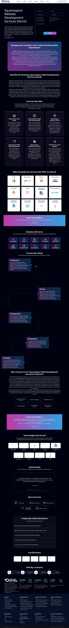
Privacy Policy (59, 627)
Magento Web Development (41, 601)
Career (35, 1)
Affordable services (48, 399)
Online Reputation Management (42, 620)
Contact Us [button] (34, 223)
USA (18, 572)
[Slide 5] (36, 489)
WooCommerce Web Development (58, 620)
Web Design (21, 503)
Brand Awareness (39, 618)
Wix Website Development (40, 604)
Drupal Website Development (41, 606)
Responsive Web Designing (10, 604)
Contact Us (63, 627)
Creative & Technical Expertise (21, 399)
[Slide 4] (34, 489)
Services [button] (19, 1)
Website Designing (8, 600)
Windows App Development (56, 604)
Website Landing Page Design (11, 606)
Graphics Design (8, 601)
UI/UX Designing (8, 608)
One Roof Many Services (34, 406)
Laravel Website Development (26, 608)
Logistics (22, 621)
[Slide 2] (30, 489)
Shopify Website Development (57, 616)
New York (43, 572)
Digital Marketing (50, 503)
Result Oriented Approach (47, 406)
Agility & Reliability (34, 399)
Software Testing (43, 508)
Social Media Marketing (40, 616)
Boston (57, 572)
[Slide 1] (28, 489)
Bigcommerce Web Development (57, 618)
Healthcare (22, 622)
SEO (5, 620)
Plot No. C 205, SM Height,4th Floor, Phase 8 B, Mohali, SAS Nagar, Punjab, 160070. (26, 586)
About (24, 1)
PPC (5, 618)
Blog (48, 1)
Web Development (35, 503)
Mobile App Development (28, 508)
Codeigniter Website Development (27, 604)
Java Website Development (25, 603)
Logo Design (7, 603)
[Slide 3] (32, 489)
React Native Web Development (26, 606)
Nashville (30, 572)
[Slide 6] (38, 489)
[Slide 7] (40, 489)
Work (30, 1)
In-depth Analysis (21, 406)
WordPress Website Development (42, 600)
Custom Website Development (26, 601)
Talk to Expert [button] (62, 1)
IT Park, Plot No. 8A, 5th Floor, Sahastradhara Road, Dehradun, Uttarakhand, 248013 (41, 586)
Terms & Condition (53, 627)
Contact (42, 1)
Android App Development (56, 601)
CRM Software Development (56, 621)
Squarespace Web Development (41, 603)
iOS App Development (55, 603)
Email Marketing (8, 621)
